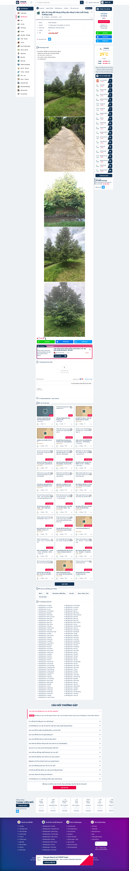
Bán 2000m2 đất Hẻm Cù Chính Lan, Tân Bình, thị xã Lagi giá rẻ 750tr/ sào (84, 485)
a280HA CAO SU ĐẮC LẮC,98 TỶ (44, 440)
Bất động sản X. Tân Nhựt (72, 693)
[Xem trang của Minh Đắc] (38, 446)
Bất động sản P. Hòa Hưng (72, 637)
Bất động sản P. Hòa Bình (45, 637)
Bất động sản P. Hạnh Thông (46, 635)
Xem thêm (64, 584)
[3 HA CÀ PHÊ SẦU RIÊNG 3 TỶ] (84, 521)
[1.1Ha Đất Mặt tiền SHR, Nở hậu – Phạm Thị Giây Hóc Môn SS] (64, 543)
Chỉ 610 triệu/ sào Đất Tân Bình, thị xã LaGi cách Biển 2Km (44, 573)
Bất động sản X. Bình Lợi (72, 682)
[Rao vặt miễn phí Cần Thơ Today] (104, 67)
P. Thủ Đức (21, 826)
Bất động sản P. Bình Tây (72, 618)
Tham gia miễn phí (49, 862)
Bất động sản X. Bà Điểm (72, 678)
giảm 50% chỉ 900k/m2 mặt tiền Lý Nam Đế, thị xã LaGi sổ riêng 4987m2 (64, 485)
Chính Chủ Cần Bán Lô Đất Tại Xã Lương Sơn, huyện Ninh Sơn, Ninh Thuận (45, 462)
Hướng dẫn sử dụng (97, 836)
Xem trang (41, 810)
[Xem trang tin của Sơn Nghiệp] (104, 13)
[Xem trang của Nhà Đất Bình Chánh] (38, 424)
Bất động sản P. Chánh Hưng (46, 628)
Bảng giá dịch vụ (96, 831)
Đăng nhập (89, 379)
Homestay (70, 834)
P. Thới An (21, 836)
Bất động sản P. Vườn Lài (45, 675)
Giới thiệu (94, 826)
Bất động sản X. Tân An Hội (46, 693)
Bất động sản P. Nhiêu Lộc (45, 645)
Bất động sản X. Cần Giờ (72, 684)
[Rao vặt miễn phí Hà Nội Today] (105, 69)
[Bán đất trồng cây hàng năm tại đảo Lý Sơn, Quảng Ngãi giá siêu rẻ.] (64, 433)
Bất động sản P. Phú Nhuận (72, 646)
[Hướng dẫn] (31, 2)
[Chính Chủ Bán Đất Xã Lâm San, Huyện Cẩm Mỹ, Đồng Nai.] (64, 565)
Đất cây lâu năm (74, 8)
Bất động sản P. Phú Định (72, 645)
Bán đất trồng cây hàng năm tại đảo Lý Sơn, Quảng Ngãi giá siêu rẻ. (64, 440)
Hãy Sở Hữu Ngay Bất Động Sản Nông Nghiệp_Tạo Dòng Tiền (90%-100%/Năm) (64, 462)
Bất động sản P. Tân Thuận (72, 665)
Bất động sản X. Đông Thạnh (73, 686)
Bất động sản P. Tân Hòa (72, 656)
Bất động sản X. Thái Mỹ (45, 695)
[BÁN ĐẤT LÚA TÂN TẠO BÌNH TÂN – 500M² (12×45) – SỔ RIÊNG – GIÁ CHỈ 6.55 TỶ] (84, 455)
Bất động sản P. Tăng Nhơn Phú (47, 667)
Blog (93, 834)
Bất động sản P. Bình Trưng (46, 624)
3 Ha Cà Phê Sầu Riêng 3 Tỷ (83, 528)
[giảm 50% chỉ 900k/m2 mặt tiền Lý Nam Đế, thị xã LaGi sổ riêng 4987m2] (64, 477)
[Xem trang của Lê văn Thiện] (57, 446)
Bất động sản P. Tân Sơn (72, 660)
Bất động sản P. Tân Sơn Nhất (73, 661)
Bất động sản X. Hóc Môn (72, 688)
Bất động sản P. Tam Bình (45, 654)
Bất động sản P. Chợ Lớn (72, 628)
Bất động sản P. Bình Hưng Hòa (73, 615)
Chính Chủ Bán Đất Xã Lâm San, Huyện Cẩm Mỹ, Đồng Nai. (64, 573)
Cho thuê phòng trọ (72, 829)
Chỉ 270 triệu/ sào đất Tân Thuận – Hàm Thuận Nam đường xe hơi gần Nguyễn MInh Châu (45, 507)
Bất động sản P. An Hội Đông (73, 605)
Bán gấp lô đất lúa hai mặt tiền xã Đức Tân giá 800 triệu (84, 507)
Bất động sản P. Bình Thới (72, 620)
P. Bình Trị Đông (22, 844)
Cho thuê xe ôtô (71, 826)
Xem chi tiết (58, 356)
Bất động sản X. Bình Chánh (46, 680)
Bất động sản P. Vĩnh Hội (72, 673)
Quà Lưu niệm (70, 842)
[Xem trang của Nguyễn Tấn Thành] (38, 556)
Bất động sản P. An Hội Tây (45, 607)
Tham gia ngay (103, 175)
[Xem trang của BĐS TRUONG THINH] (57, 534)
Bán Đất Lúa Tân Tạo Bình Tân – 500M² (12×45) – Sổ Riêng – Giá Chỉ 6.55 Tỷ (84, 462)
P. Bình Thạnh (22, 850)
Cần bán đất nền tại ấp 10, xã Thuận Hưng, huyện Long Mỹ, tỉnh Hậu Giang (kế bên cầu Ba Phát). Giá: (64, 529)
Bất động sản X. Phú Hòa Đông (73, 691)
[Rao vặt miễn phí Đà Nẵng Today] (104, 72)
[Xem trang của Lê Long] (77, 446)
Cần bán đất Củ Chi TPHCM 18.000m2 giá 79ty (83, 573)
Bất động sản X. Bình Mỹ (45, 684)
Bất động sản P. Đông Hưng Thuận (47, 631)
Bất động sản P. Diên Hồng (72, 630)
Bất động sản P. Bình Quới (45, 618)
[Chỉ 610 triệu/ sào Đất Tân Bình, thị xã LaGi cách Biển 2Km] (45, 565)
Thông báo (94, 829)
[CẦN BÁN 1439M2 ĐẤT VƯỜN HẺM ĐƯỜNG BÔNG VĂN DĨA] (45, 411)
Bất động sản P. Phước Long (46, 652)
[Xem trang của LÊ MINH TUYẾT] (57, 468)
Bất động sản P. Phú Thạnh (46, 648)
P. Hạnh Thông (22, 834)
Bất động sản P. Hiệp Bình (72, 635)
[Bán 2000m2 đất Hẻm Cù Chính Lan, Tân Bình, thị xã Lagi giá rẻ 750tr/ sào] (84, 477)
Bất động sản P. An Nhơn (72, 609)
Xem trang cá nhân (104, 21)
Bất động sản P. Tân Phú (45, 660)
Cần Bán (66, 8)
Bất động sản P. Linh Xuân (72, 639)
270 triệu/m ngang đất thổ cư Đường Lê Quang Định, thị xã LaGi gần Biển (44, 485)
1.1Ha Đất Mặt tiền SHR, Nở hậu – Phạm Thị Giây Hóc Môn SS (64, 551)
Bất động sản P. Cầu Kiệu (45, 626)
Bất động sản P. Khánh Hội (45, 639)
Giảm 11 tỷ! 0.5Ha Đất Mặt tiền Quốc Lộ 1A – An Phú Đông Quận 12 (84, 440)
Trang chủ (41, 8)
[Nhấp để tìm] (82, 2)
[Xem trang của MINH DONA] (38, 490)
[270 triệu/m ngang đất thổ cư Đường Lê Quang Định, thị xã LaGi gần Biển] (45, 477)
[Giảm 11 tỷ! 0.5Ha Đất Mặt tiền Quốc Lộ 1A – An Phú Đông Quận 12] (84, 433)
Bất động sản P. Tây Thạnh (72, 667)
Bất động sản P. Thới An (71, 669)
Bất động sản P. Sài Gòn (71, 652)
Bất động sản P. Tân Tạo (72, 663)
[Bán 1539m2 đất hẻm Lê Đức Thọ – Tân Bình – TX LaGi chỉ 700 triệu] (84, 543)
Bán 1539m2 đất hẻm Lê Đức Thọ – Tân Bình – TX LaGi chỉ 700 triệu (83, 551)
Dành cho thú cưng (72, 844)
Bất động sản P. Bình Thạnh (46, 620)
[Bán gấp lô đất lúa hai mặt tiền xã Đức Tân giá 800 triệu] (84, 499)
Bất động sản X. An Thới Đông (46, 678)
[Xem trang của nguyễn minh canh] (77, 468)
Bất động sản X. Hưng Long (46, 690)
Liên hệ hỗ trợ (95, 839)
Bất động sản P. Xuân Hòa (45, 676)
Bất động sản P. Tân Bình (72, 654)
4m (49, 30)
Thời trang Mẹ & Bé (72, 847)
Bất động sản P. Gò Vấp (71, 633)
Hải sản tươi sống (71, 836)
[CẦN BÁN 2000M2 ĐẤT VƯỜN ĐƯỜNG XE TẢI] (64, 411)
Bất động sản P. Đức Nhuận (72, 631)
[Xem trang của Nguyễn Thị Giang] (38, 468)
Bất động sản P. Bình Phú (72, 616)
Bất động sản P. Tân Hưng (45, 658)
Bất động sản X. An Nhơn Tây (73, 676)
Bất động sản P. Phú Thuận (72, 650)
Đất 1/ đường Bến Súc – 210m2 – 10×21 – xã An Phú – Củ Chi (45, 551)
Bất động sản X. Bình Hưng (72, 680)
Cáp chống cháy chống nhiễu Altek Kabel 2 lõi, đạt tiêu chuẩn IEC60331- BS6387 (70, 349)
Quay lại (88, 8)
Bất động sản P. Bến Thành (72, 613)
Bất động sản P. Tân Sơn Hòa (46, 661)
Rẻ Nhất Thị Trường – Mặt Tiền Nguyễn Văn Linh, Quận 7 (84, 418)
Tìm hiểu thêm (105, 184)
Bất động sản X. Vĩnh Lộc (72, 695)
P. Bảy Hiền (21, 842)
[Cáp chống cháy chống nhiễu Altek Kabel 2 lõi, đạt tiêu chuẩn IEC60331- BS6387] (44, 353)
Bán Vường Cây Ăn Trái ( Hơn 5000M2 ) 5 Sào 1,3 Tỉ (44, 529)
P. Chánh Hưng (22, 839)
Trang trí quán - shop (72, 839)
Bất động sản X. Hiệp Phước (46, 688)
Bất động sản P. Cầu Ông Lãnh (73, 626)
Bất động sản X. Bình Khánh (46, 682)
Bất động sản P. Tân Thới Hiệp (46, 665)
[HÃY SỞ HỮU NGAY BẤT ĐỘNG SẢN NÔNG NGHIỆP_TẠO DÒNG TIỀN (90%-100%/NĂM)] (64, 455)
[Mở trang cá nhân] (98, 80)
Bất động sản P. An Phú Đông (46, 611)
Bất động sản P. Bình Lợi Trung (46, 616)
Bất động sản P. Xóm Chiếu (72, 675)
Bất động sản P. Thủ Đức (72, 671)
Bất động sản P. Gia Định (45, 633)
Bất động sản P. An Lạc (45, 609)
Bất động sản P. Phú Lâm (45, 646)
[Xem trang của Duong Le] (77, 578)
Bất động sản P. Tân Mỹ (71, 658)
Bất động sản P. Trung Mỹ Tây (46, 673)
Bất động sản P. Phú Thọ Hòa (46, 650)
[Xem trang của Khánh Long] (57, 556)
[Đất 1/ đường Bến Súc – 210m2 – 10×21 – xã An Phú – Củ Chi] (45, 543)
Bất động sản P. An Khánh (72, 607)
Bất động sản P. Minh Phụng (73, 643)
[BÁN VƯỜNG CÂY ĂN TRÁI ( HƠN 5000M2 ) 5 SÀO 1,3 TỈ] (45, 521)
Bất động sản (58, 8)
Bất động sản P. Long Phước (73, 641)
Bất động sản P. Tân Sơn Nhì (46, 663)
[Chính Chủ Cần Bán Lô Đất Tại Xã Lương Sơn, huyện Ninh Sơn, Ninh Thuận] (45, 455)
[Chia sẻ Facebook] (49, 39)
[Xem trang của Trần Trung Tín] (77, 512)
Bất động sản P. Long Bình (45, 641)
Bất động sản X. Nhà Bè (71, 690)
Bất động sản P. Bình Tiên (45, 622)
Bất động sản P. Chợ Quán (45, 630)
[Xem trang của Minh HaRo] (38, 512)
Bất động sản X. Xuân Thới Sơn (46, 697)
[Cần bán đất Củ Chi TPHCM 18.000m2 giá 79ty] (84, 565)
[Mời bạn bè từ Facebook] (103, 187)
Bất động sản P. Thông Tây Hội (46, 671)
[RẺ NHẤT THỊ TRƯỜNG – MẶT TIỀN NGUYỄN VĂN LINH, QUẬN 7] (84, 411)
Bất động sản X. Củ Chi (45, 686)
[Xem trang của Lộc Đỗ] (77, 424)
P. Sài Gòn (21, 847)
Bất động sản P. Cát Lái (71, 624)
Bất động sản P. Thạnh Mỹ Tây (46, 669)
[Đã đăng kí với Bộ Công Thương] (101, 844)
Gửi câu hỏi (64, 787)
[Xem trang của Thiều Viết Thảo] (38, 534)
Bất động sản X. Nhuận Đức (46, 691)
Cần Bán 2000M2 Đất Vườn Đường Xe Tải (63, 418)
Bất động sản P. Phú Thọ (72, 648)
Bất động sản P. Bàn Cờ (71, 611)
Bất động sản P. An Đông (45, 605)
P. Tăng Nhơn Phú (23, 829)
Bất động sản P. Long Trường (46, 643)
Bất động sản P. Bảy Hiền (45, 613)
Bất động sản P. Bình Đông (45, 615)
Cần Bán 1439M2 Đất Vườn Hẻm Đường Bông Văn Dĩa (44, 418)
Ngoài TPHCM (49, 8)
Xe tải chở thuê (71, 831)
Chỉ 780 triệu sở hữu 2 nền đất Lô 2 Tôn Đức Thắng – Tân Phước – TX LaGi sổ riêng (64, 507)
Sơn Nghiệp (104, 16)
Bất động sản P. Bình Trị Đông (73, 622)
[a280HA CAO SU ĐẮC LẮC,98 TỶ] (45, 433)
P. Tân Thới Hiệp (23, 831)
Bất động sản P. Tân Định (45, 656)
